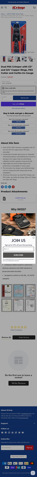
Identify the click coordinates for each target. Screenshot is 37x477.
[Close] (33, 238)
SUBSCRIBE (18, 255)
